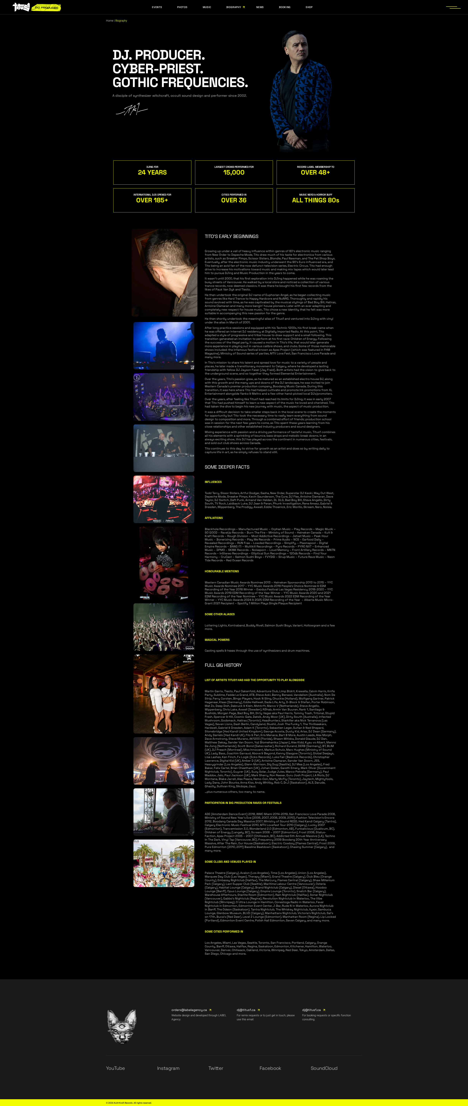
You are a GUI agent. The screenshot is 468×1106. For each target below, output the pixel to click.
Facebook (270, 1068)
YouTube (115, 1068)
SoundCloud (324, 1068)
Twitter (215, 1068)
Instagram (168, 1068)
